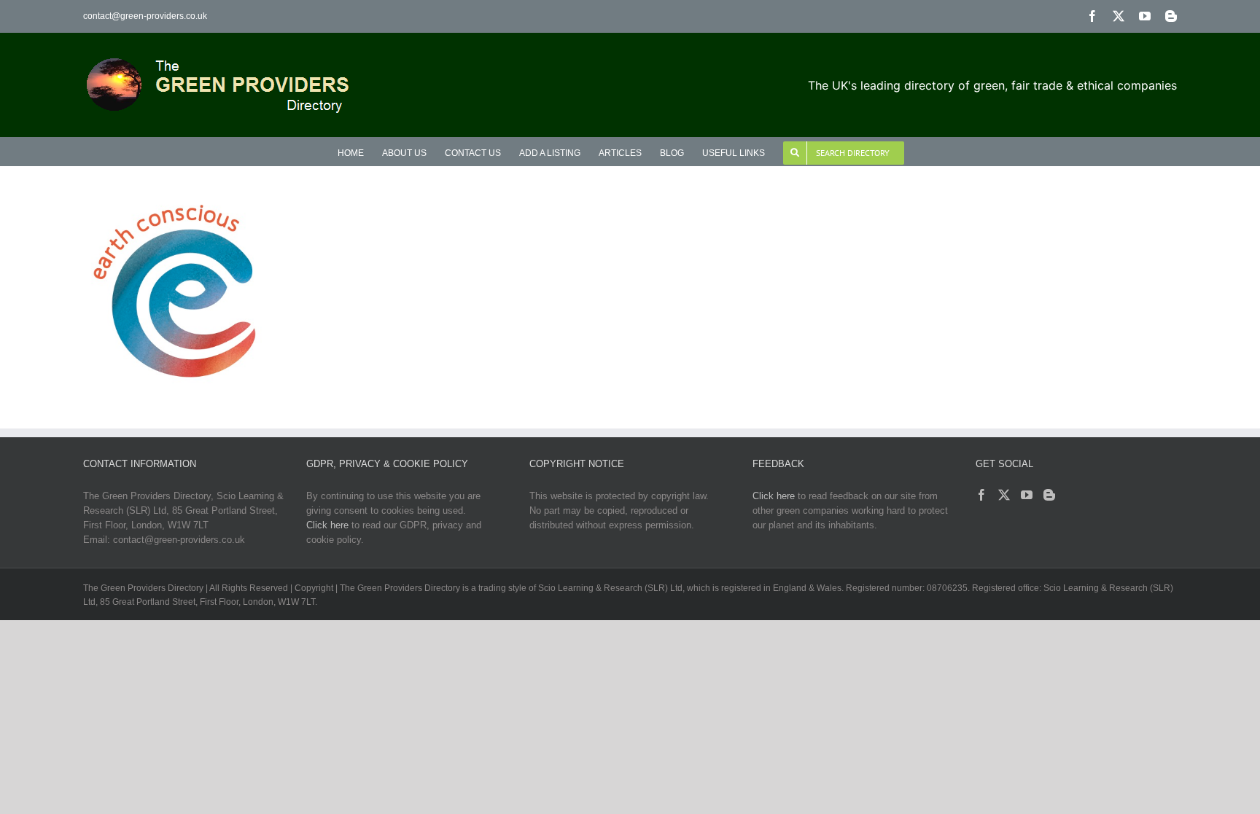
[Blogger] (1049, 495)
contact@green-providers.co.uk (145, 16)
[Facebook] (981, 495)
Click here (327, 525)
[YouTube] (1026, 495)
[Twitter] (1004, 495)
